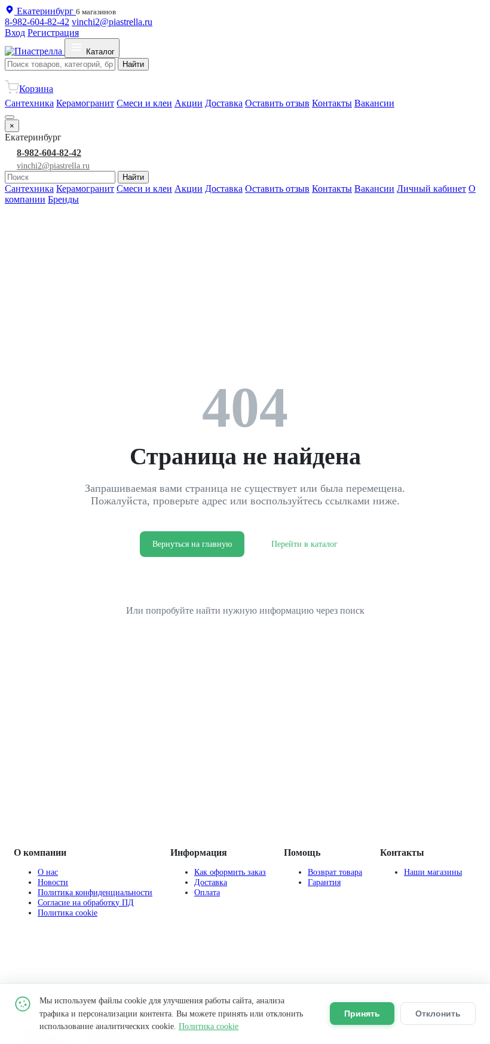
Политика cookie (67, 912)
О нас (48, 872)
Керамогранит (85, 103)
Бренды (63, 199)
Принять (362, 1013)
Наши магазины (433, 872)
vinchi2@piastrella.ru (112, 22)
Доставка (224, 103)
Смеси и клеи (144, 103)
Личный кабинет (431, 188)
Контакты (332, 103)
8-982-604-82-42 (37, 22)
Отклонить (438, 1013)
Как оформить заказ (230, 872)
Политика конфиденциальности (95, 892)
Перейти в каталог (304, 544)
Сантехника (29, 103)
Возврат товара (335, 872)
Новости (53, 882)
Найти (133, 64)
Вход (15, 32)
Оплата (207, 892)
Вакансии (374, 103)
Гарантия (324, 882)
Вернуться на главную (192, 544)
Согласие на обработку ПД (86, 902)
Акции (188, 103)
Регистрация (53, 32)
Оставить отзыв (277, 103)
